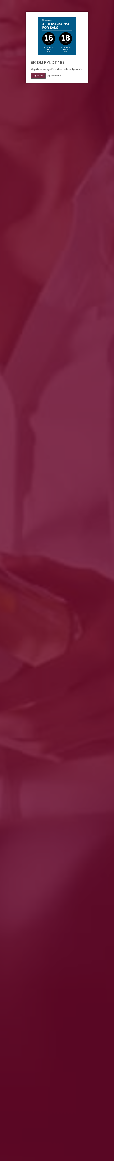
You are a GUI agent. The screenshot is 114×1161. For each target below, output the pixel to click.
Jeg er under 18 (54, 75)
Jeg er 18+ (38, 75)
